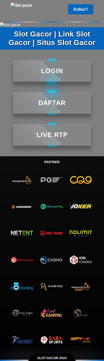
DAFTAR (52, 102)
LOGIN (52, 70)
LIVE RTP (52, 134)
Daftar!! (80, 9)
